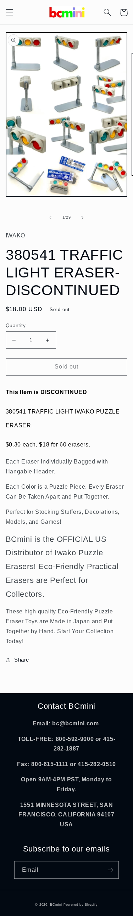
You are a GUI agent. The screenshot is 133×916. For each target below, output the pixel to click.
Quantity (16, 325)
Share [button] (21, 660)
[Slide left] (50, 217)
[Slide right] (82, 217)
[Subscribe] (110, 869)
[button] (9, 12)
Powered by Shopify (80, 904)
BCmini (56, 904)
